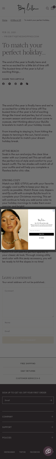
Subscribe (41, 234)
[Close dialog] (54, 211)
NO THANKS (41, 238)
